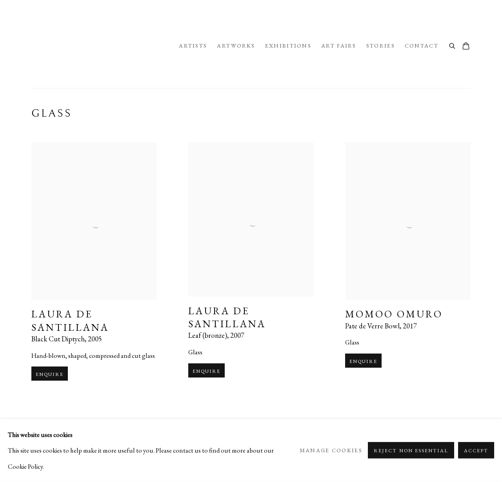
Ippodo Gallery (101, 46)
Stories (380, 45)
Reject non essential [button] (411, 450)
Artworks (236, 45)
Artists (193, 45)
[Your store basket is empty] (466, 47)
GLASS (51, 113)
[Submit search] (452, 45)
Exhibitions (288, 45)
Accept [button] (476, 450)
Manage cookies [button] (331, 450)
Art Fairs (338, 45)
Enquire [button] (50, 374)
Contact (421, 45)
